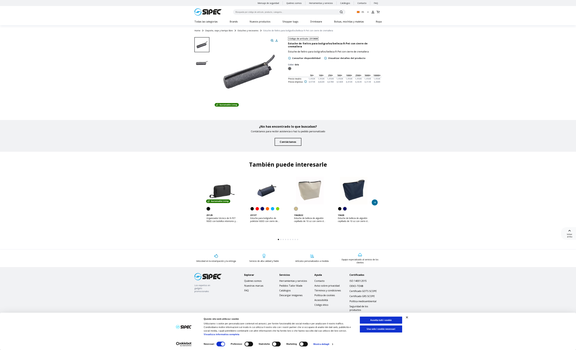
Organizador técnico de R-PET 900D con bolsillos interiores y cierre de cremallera (221, 221)
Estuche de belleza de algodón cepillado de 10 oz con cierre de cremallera (309, 221)
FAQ (376, 3)
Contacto (361, 3)
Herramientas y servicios (321, 3)
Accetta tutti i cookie (381, 320)
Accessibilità (321, 300)
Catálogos (345, 3)
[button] (363, 11)
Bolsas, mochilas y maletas (349, 21)
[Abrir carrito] (378, 12)
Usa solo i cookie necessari (381, 329)
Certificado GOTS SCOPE (363, 291)
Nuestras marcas (253, 285)
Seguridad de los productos (359, 308)
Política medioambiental (363, 301)
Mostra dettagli (321, 344)
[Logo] (208, 12)
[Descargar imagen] (276, 40)
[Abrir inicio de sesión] (373, 12)
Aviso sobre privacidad (327, 285)
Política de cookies (324, 295)
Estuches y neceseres (248, 30)
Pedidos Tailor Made (290, 285)
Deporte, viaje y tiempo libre (219, 30)
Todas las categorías (206, 21)
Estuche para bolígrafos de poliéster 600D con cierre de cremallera (264, 221)
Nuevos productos (260, 21)
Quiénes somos (294, 3)
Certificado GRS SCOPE (362, 296)
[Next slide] (202, 99)
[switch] (248, 344)
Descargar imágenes (291, 295)
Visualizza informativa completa (221, 334)
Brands (234, 21)
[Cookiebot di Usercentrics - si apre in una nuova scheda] (184, 344)
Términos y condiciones (327, 290)
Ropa (379, 21)
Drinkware (316, 21)
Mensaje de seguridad (268, 3)
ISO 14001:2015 (358, 281)
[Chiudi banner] (407, 317)
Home (197, 30)
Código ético (321, 305)
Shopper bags (290, 21)
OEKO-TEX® (356, 286)
